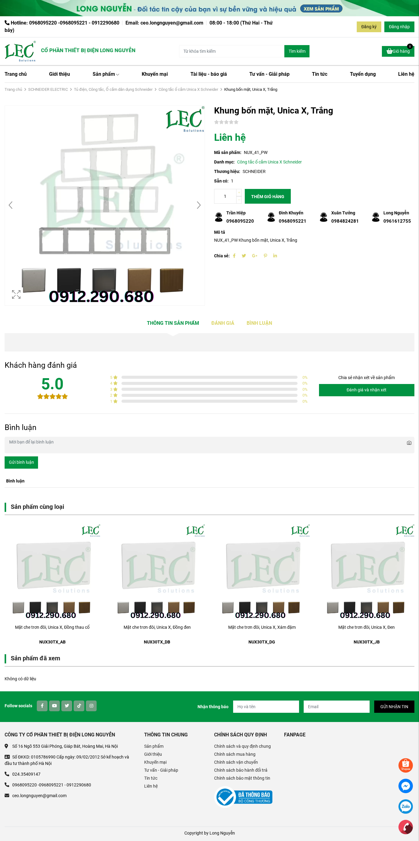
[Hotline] (405, 826)
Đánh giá (222, 323)
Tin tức (319, 74)
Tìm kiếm (297, 51)
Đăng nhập (399, 26)
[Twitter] (244, 255)
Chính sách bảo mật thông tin (242, 778)
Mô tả (219, 232)
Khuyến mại (155, 74)
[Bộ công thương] (243, 796)
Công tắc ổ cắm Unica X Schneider (188, 89)
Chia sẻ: (222, 255)
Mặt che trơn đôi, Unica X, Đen (366, 627)
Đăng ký (369, 26)
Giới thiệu (59, 74)
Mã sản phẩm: (227, 152)
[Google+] (255, 255)
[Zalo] (405, 806)
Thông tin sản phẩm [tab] (173, 323)
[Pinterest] (265, 255)
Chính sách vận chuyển (236, 762)
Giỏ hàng (402, 50)
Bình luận (259, 323)
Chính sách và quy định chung (242, 746)
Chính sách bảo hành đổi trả (240, 770)
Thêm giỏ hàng (267, 196)
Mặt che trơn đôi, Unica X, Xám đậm (262, 627)
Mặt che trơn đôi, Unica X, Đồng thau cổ (52, 627)
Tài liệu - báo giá (208, 74)
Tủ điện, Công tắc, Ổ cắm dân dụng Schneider (113, 89)
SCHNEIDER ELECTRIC (48, 89)
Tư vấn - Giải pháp (269, 74)
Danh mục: (224, 161)
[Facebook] (234, 255)
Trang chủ (16, 74)
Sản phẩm (104, 74)
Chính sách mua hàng (235, 754)
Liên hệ (406, 74)
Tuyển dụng (363, 74)
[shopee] (405, 764)
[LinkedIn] (275, 255)
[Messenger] (405, 785)
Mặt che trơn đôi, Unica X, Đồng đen (157, 627)
